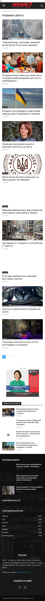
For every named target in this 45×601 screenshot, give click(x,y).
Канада (5, 107)
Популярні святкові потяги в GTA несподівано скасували (20, 343)
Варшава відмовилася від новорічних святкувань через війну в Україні (22, 211)
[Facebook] (20, 587)
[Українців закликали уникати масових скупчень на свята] (22, 131)
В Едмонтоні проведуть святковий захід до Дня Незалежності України (21, 112)
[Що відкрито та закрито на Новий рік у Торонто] (22, 230)
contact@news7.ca (23, 572)
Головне (5, 173)
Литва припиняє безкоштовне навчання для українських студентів (27, 411)
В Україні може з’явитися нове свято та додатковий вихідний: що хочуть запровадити (22, 78)
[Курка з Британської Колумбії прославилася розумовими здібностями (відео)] (8, 479)
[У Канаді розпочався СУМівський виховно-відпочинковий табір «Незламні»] (8, 423)
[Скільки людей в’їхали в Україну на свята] (22, 296)
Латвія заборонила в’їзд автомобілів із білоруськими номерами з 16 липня (26, 445)
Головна (5, 11)
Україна (5, 38)
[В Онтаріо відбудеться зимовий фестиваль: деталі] (22, 263)
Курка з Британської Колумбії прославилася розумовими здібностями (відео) (27, 478)
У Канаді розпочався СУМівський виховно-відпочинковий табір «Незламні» (28, 422)
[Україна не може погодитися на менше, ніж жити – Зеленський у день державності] (8, 435)
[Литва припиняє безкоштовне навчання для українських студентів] (8, 412)
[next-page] (13, 357)
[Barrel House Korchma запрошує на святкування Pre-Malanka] (22, 164)
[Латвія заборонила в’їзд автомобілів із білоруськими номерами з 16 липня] (8, 446)
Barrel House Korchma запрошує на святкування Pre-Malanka (20, 178)
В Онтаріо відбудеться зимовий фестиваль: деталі (19, 277)
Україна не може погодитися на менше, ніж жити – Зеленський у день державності (28, 434)
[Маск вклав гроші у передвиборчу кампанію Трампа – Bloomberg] (8, 467)
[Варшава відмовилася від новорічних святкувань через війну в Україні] (22, 197)
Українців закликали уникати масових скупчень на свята (18, 145)
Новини (5, 71)
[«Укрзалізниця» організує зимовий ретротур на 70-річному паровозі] (22, 29)
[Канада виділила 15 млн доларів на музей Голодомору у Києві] (8, 490)
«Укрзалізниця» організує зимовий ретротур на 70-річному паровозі (21, 43)
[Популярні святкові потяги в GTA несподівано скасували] (22, 329)
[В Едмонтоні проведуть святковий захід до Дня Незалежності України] (22, 98)
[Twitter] (25, 587)
